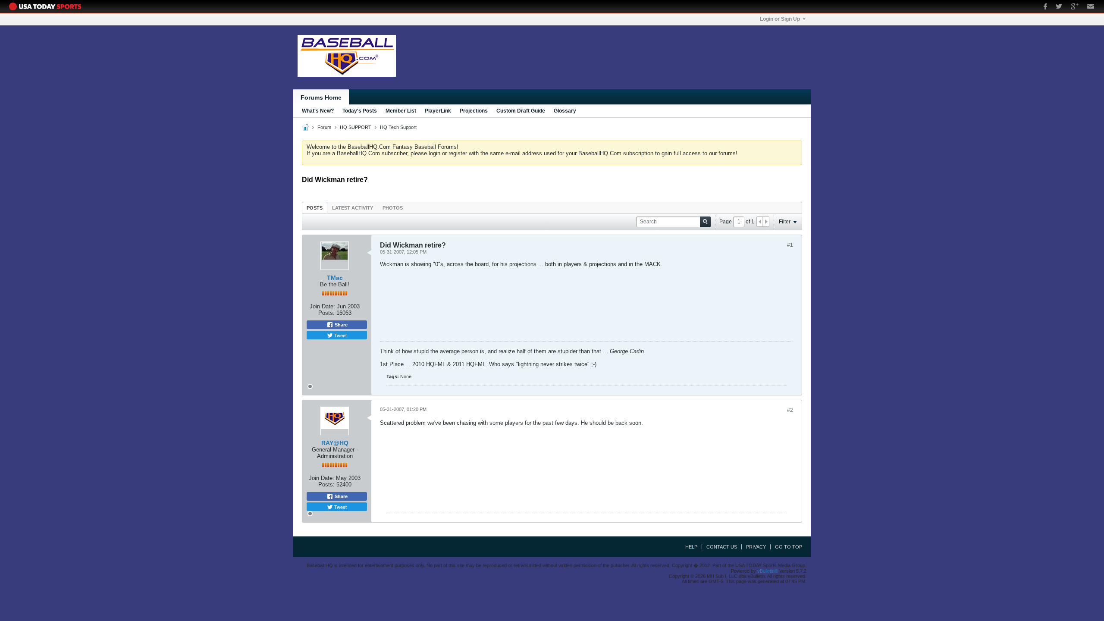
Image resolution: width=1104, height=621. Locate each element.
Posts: (326, 313)
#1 (790, 245)
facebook (1045, 7)
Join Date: (322, 306)
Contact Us (721, 546)
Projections (474, 111)
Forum (324, 127)
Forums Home (321, 97)
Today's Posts (359, 111)
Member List (401, 111)
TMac (335, 277)
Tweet (340, 335)
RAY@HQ (334, 442)
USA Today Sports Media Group (47, 6)
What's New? (318, 111)
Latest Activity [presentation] (352, 207)
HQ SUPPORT (355, 127)
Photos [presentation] (393, 207)
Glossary (565, 111)
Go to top (788, 546)
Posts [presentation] (315, 207)
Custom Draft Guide (520, 111)
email (1091, 7)
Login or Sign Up (780, 19)
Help (691, 546)
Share (340, 324)
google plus (1075, 7)
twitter (1059, 7)
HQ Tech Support (398, 127)
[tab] (314, 207)
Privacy (756, 546)
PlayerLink (438, 111)
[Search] (705, 221)
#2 (790, 410)
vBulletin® (767, 571)
